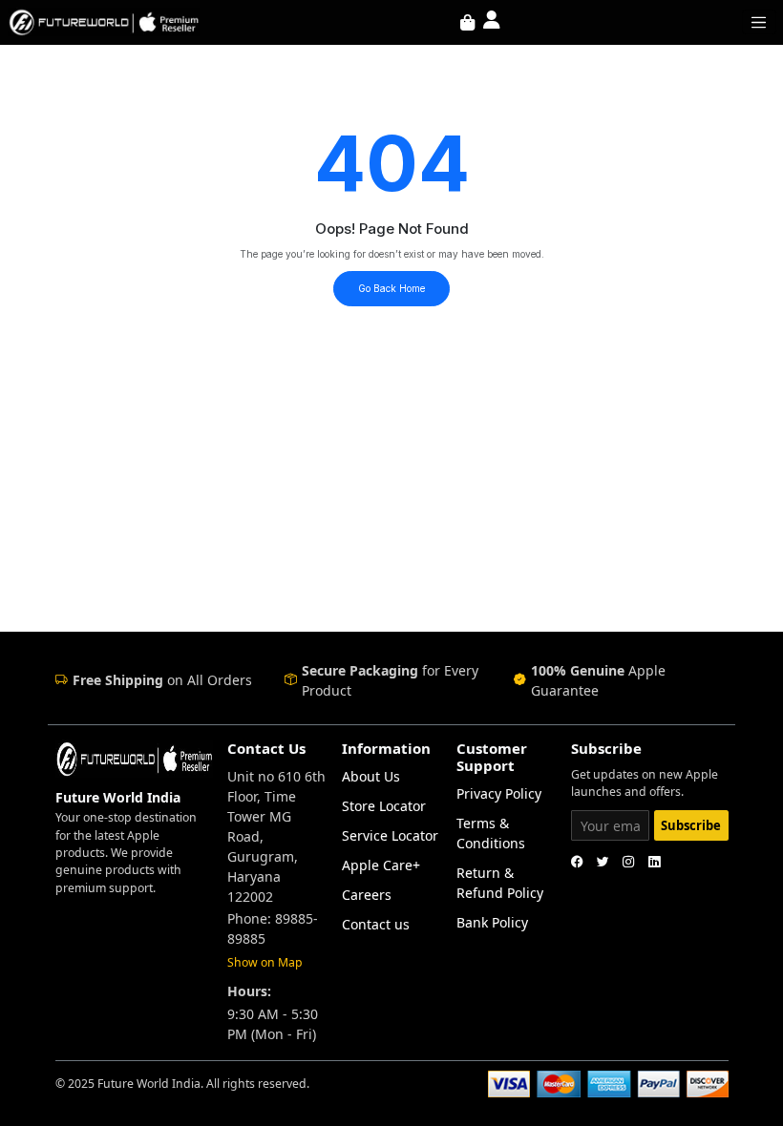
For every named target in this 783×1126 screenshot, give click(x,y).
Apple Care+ (381, 865)
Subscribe (691, 825)
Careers (367, 895)
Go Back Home (391, 288)
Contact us (376, 924)
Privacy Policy (498, 793)
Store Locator (384, 806)
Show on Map (265, 962)
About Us (371, 776)
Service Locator (390, 835)
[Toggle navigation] (759, 22)
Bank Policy (492, 922)
